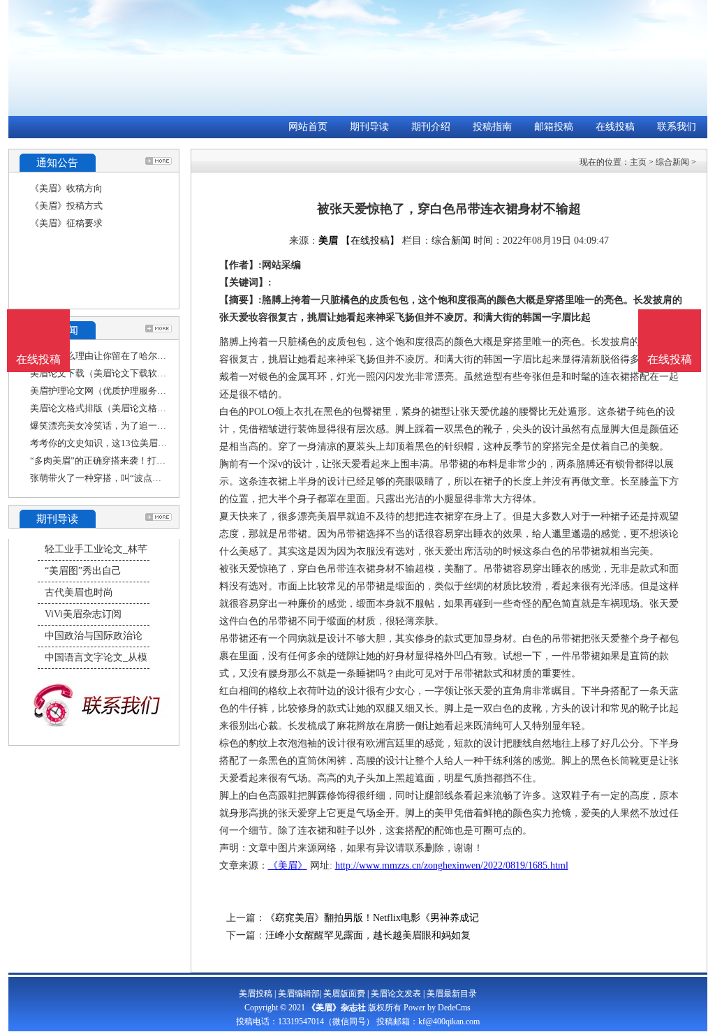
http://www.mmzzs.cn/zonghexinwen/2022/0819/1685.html (451, 865)
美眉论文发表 (396, 993)
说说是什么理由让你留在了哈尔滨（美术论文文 (125, 356)
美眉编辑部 (299, 993)
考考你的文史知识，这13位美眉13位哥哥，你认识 (130, 443)
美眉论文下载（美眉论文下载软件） (102, 373)
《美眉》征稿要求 (66, 223)
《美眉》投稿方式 (66, 205)
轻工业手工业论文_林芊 (96, 549)
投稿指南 (492, 126)
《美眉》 (287, 865)
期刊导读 (369, 126)
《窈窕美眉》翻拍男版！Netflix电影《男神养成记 (372, 918)
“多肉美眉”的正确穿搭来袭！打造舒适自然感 (120, 460)
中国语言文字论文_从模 (96, 657)
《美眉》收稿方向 (66, 188)
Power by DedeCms (437, 1007)
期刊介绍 (430, 126)
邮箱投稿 (553, 126)
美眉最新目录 (452, 993)
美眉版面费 (344, 993)
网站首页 (307, 126)
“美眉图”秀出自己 (83, 571)
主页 (638, 162)
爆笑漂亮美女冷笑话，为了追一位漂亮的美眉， (125, 425)
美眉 (328, 240)
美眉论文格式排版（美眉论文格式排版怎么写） (125, 408)
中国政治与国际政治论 (93, 636)
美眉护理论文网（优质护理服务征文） (107, 390)
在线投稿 (615, 126)
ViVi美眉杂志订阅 (83, 614)
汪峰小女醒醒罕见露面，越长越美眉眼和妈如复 (368, 935)
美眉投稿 (255, 993)
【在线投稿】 (370, 240)
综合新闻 (672, 162)
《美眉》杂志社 (336, 1007)
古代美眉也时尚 (79, 592)
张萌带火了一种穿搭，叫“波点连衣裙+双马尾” (123, 478)
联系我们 (676, 126)
